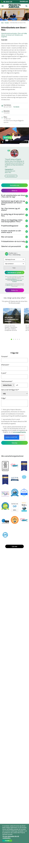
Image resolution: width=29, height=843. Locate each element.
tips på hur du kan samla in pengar (16, 280)
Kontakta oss (24, 1)
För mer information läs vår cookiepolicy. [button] (11, 837)
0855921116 (9, 285)
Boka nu (14, 190)
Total (13, 267)
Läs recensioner (10, 176)
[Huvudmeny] (2, 6)
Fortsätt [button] (7, 840)
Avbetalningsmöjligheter (11, 279)
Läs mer (14, 546)
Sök (26, 5)
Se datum (16, 107)
